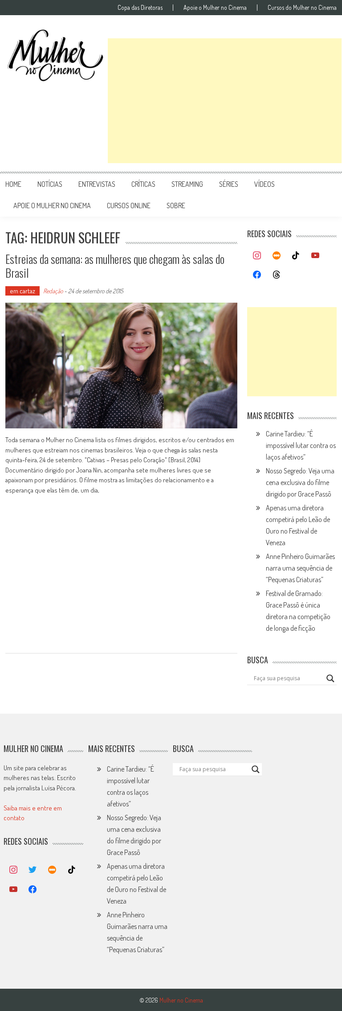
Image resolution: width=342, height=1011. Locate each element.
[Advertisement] (225, 100)
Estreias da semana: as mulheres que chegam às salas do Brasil (114, 265)
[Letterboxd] (276, 256)
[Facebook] (257, 275)
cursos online (129, 205)
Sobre (176, 205)
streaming (187, 184)
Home (13, 184)
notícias (49, 184)
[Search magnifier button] (330, 678)
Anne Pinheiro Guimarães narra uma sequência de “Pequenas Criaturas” (300, 568)
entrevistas (96, 184)
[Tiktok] (296, 256)
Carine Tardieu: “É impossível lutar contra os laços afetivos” (301, 445)
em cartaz (22, 291)
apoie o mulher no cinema (52, 205)
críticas (143, 184)
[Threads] (276, 275)
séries (228, 184)
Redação (53, 291)
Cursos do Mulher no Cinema (302, 7)
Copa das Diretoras (140, 7)
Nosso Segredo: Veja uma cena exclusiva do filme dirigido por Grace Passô (300, 482)
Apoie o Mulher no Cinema (215, 7)
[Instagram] (257, 256)
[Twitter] (33, 870)
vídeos (264, 184)
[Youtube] (315, 256)
